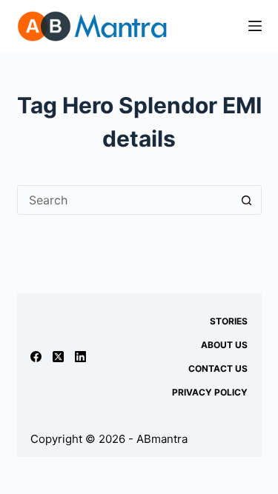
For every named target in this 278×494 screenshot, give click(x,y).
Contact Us (218, 368)
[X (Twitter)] (58, 356)
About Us (224, 344)
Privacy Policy (210, 392)
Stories (229, 321)
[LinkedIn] (80, 356)
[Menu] (255, 26)
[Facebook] (36, 356)
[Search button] (247, 200)
